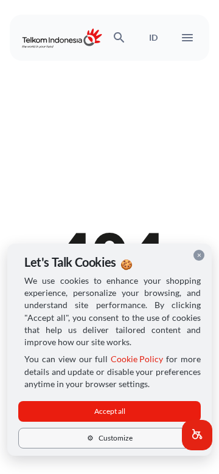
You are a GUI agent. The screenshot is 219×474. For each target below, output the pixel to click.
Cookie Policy (137, 359)
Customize (110, 437)
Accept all (109, 411)
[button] (197, 435)
